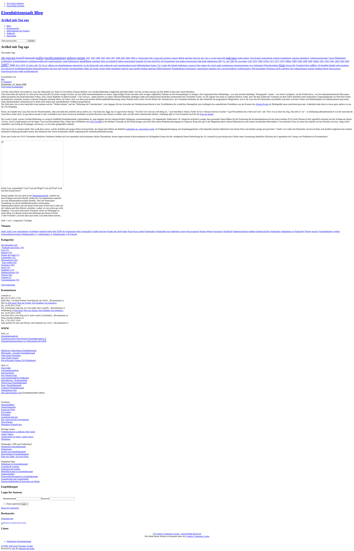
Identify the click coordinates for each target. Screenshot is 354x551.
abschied (188, 58)
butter (154, 65)
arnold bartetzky (55, 61)
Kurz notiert (139, 231)
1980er (288, 61)
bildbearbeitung (143, 65)
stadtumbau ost (287, 231)
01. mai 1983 (228, 61)
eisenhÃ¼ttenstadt (25, 57)
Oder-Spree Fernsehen (11, 355)
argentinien (116, 68)
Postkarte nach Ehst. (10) (13, 247)
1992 (326, 61)
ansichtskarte (267, 58)
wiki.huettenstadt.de (10, 370)
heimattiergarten (41, 68)
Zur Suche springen (15, 3)
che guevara (8, 58)
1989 (98, 58)
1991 (321, 61)
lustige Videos (7, 434)
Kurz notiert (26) (9, 262)
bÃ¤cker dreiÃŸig (152, 61)
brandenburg (178, 68)
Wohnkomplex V (29, 234)
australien (96, 61)
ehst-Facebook (7, 373)
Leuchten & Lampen (10, 466)
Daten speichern (13, 504)
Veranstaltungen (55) (10, 280)
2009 (133, 58)
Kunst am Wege (8, 409)
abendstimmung (65, 65)
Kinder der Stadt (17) (10, 255)
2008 (12, 65)
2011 (17, 65)
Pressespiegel (193, 231)
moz (168, 231)
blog (54, 231)
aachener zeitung (170, 58)
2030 (22, 65)
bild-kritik (202, 61)
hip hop (53, 68)
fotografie (291, 65)
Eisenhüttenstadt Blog (22, 12)
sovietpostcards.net (9, 417)
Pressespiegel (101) (9, 260)
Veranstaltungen (326, 231)
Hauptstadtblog (7, 404)
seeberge (72, 58)
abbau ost (53, 65)
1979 (282, 61)
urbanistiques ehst (9, 390)
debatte (174, 65)
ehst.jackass (335, 68)
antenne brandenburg (282, 58)
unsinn (81, 58)
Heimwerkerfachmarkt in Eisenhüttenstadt (19, 476)
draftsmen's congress (187, 65)
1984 (299, 61)
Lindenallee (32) (8, 257)
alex (203, 58)
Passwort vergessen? (10, 508)
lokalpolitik (161, 231)
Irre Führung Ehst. (9, 375)
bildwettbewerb (164, 68)
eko (208, 65)
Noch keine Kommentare (12, 87)
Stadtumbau (275, 231)
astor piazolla (134, 68)
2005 (347, 61)
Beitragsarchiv (13, 28)
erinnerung (227, 65)
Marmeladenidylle (40, 195)
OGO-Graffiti (96, 121)
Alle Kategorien (8, 285)
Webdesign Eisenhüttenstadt (13, 446)
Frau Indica (6, 412)
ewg (251, 65)
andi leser (231, 57)
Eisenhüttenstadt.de (9, 336)
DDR (59, 231)
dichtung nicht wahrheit (278, 68)
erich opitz (216, 65)
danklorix (213, 68)
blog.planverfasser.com (11, 393)
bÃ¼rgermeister (168, 61)
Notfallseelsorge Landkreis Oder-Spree (18, 432)
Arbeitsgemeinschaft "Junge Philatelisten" (328, 58)
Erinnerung (71, 231)
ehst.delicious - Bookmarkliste (14, 380)
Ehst (198, 65)
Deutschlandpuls (8, 407)
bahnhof (113, 61)
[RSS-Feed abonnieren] (4, 546)
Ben (3, 79)
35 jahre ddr (32, 65)
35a (39, 65)
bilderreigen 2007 (214, 61)
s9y (13, 548)
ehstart (204, 65)
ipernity (65, 68)
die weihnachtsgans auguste (302, 68)
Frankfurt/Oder (302, 65)
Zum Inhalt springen (15, 6)
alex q (207, 58)
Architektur (34, 231)
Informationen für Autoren (18, 31)
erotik (20, 71)
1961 (88, 58)
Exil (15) (5, 250)
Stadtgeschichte (263, 231)
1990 (310, 61)
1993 (103, 58)
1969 (260, 61)
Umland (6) (6, 277)
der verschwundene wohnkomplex (234, 68)
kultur (124, 231)
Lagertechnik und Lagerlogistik (14, 479)
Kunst (130, 231)
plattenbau (175, 231)
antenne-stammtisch (300, 58)
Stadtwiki (11, 33)
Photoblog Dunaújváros (11, 424)
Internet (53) (6, 252)
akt (91, 68)
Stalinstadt (299, 231)
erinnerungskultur (241, 65)
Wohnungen (6, 449)
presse (183, 231)
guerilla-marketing (55, 58)
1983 (294, 61)
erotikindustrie (31, 71)
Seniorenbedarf (7, 474)
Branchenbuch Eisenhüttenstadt (15, 454)
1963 (93, 58)
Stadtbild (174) (7, 270)
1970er (266, 61)
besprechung (191, 61)
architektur (6, 61)
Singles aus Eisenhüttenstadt (13, 451)
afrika (86, 68)
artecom (124, 68)
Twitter (30, 546)
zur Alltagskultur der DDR (34, 341)
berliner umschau (148, 68)
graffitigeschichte (23, 68)
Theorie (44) (6, 275)
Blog (9, 26)
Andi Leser (11, 231)
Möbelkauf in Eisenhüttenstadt (14, 464)
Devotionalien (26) (9, 245)
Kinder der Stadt (114, 231)
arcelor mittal (105, 68)
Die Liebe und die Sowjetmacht (15, 419)
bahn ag (104, 61)
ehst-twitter (6, 368)
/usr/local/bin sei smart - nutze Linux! (17, 437)
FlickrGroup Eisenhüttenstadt (14, 383)
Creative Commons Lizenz (197, 536)
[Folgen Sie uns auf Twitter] (22, 546)
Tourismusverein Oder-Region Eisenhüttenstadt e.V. (23, 338)
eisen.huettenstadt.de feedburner (15, 378)
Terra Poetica (7, 422)
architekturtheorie (20, 61)
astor (115, 65)
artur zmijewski (106, 65)
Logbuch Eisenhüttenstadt (12, 388)
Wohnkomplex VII (61, 234)
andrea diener (243, 58)
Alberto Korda (262, 104)
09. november (241, 61)
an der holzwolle (218, 58)
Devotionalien (259, 68)
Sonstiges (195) (8, 265)
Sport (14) (5, 267)
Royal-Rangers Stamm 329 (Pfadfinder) (18, 360)
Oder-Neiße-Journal (10, 358)
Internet (103, 231)
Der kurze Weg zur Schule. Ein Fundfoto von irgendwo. (32, 303)
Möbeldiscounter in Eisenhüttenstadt (17, 471)
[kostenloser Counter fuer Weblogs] (13, 522)
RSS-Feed (13, 546)
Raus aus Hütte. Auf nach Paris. (15, 456)
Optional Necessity (26, 548)
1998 (118, 58)
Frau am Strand (206, 114)
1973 (272, 61)
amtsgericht (78, 65)
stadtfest (252, 231)
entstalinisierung (9, 71)
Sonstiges (7, 82)
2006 (128, 58)
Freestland (5, 414)
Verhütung (5, 439)
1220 (250, 61)
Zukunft (73, 234)
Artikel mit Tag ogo (15, 20)
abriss (181, 57)
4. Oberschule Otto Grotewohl (149, 58)
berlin (49, 231)
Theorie (307, 231)
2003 (123, 58)
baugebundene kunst (127, 65)
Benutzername (9, 498)
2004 (342, 61)
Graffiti (95, 231)
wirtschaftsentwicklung (11, 234)
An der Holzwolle (91, 65)
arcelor (96, 68)
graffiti (39, 58)
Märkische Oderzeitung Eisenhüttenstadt (18, 350)
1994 (108, 58)
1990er (316, 61)
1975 (277, 61)
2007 (5, 65)
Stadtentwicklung (240, 231)
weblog (336, 231)
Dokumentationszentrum (12, 341)
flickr (282, 65)
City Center (162, 65)
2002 (337, 61)
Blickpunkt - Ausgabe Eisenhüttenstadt (18, 353)
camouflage (202, 68)
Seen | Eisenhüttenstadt (11, 385)
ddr (169, 65)
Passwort (45, 498)
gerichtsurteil (7, 68)
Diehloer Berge (321, 68)
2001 (332, 61)
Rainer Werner (206, 231)
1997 (113, 58)
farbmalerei (258, 65)
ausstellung (85, 61)
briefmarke (190, 68)
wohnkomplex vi (44, 234)
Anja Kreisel (255, 58)
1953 (255, 61)
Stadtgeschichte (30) (10, 272)
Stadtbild (227, 231)
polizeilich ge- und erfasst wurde (140, 129)
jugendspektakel (76, 68)
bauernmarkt (129, 61)
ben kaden (180, 61)
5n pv (45, 65)
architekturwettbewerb (38, 61)
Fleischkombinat (271, 65)
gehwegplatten (342, 65)
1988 (305, 61)
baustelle (139, 61)
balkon (121, 61)
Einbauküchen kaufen (10, 469)
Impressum (11, 36)
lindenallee (150, 231)
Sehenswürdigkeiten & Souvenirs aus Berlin (20, 481)
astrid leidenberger (71, 61)
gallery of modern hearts (322, 65)
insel (60, 68)
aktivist (196, 58)
